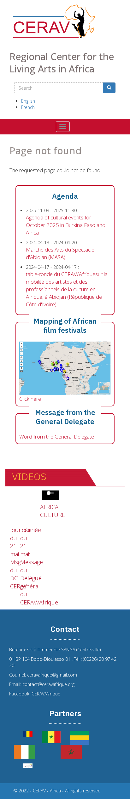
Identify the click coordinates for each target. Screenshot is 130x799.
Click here (30, 398)
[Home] (65, 21)
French (28, 107)
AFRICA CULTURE (52, 510)
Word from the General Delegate (56, 436)
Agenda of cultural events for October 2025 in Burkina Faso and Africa (65, 225)
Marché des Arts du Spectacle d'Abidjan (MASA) (60, 253)
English (28, 101)
